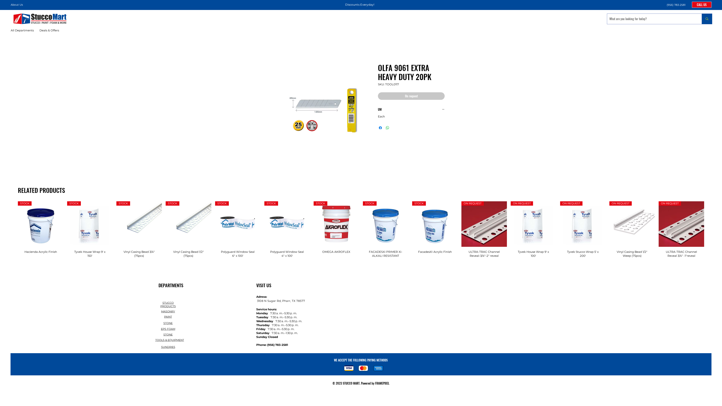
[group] (361, 231)
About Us (17, 4)
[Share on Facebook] (380, 128)
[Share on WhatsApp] (387, 128)
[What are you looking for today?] (707, 19)
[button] (676, 5)
